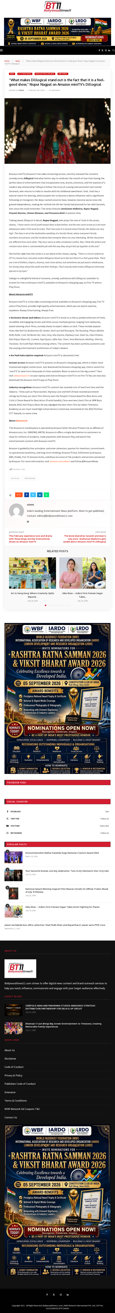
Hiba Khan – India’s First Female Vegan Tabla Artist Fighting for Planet (62, 907)
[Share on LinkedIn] (40, 494)
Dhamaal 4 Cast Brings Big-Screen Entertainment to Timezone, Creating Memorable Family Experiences (63, 1025)
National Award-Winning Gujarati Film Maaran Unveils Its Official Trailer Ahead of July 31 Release (66, 890)
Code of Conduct (14, 1067)
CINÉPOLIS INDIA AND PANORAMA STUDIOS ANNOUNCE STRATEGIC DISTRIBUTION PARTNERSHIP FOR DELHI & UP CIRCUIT (60, 1007)
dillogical (15, 478)
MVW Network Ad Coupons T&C (22, 1109)
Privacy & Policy (13, 1075)
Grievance (9, 1092)
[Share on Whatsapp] (46, 494)
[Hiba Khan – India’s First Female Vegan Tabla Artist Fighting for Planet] (82, 573)
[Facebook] (99, 50)
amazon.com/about (60, 461)
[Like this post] (20, 494)
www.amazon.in (22, 375)
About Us (9, 1050)
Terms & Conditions (15, 1100)
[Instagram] (106, 50)
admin (21, 90)
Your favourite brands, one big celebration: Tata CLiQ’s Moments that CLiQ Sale (67, 871)
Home (6, 61)
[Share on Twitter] (33, 494)
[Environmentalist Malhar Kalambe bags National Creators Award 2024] (13, 857)
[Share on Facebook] (26, 494)
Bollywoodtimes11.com (17, 983)
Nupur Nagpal (30, 478)
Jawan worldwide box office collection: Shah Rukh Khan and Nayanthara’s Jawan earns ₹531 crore (55, 925)
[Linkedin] (109, 50)
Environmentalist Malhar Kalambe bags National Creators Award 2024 (62, 853)
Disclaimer (10, 1058)
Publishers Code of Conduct (20, 1083)
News (18, 61)
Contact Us (10, 1117)
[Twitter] (102, 50)
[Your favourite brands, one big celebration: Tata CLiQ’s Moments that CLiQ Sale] (13, 875)
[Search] (113, 50)
